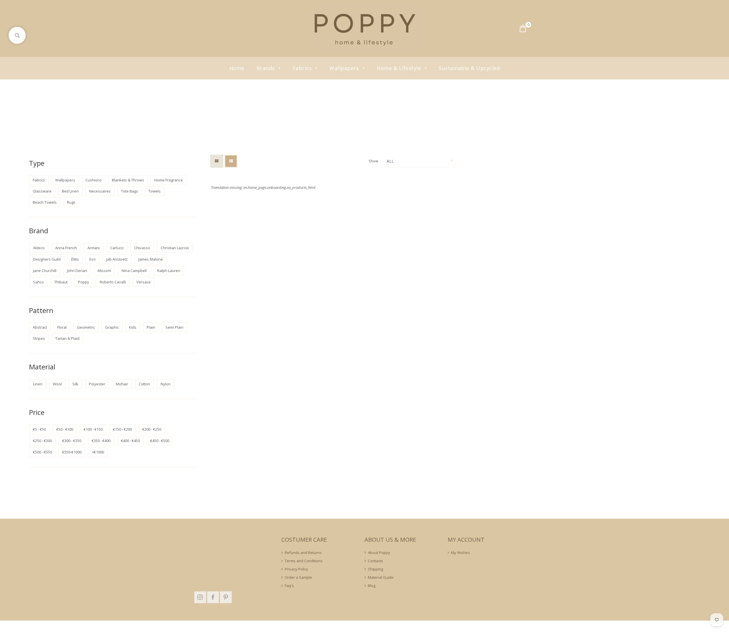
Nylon (166, 383)
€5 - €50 (39, 429)
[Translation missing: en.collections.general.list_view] (231, 161)
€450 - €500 (159, 440)
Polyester (97, 383)
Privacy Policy (296, 569)
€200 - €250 (151, 429)
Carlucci (117, 247)
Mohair (122, 383)
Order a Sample (298, 577)
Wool (57, 383)
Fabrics (303, 68)
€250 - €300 (42, 440)
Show (373, 160)
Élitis (75, 259)
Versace (143, 282)
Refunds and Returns (303, 552)
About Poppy (379, 552)
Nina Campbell (134, 270)
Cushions (93, 180)
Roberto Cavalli (113, 282)
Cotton (144, 383)
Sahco (38, 282)
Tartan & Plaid (67, 338)
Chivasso (142, 247)
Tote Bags (129, 191)
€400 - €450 (130, 440)
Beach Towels (45, 202)
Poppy (83, 282)
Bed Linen (70, 191)
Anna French (66, 247)
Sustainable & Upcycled (469, 68)
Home (236, 68)
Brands (267, 68)
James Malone (150, 259)
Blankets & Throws (128, 180)
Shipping (375, 569)
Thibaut (60, 282)
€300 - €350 (71, 440)
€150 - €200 (122, 429)
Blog (371, 585)
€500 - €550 (42, 452)
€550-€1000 (71, 452)
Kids (132, 327)
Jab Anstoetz (117, 259)
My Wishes (460, 552)
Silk (75, 383)
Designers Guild (47, 259)
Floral (62, 327)
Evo (92, 259)
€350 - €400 (101, 440)
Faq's (289, 585)
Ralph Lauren (168, 270)
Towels (154, 191)
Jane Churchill (44, 270)
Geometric (86, 327)
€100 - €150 (93, 429)
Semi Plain (174, 327)
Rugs (71, 202)
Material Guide (381, 577)
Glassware (42, 191)
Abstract (40, 327)
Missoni (104, 270)
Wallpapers (345, 68)
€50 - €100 (64, 429)
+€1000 (98, 452)
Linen (37, 383)
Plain (151, 327)
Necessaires (100, 191)
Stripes (39, 338)
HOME (355, 109)
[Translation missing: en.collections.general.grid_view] (216, 161)
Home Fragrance (168, 180)
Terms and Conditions (304, 560)
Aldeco (39, 247)
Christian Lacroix (175, 247)
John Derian (77, 270)
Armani (93, 247)
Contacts (375, 560)
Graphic (112, 327)
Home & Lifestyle (400, 68)
